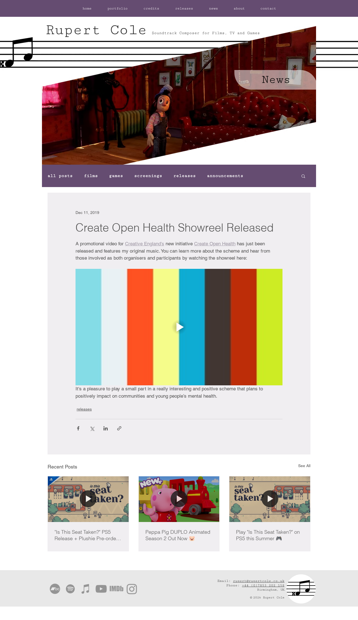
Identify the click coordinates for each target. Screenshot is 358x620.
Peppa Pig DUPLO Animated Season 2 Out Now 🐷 (177, 535)
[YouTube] (101, 589)
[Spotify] (70, 589)
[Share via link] (119, 428)
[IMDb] (116, 589)
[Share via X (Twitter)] (92, 428)
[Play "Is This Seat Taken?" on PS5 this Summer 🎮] (269, 499)
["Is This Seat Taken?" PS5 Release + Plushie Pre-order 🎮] (88, 499)
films (91, 175)
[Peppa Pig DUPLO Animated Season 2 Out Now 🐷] (179, 499)
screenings (148, 175)
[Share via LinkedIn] (105, 428)
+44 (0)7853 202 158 (263, 585)
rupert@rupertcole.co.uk (258, 581)
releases (184, 175)
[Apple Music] (86, 589)
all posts (60, 175)
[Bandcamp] (55, 589)
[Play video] (179, 327)
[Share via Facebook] (78, 428)
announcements (225, 175)
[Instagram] (132, 589)
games (116, 175)
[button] (303, 176)
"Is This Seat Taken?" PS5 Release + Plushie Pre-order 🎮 (86, 535)
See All (304, 465)
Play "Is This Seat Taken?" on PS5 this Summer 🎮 (268, 535)
